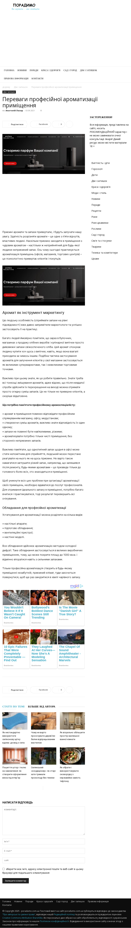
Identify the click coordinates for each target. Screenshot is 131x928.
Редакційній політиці (64, 914)
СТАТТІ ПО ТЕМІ (13, 706)
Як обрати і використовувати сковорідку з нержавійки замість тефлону (70, 774)
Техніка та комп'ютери (104, 252)
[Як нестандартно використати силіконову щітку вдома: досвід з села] (14, 720)
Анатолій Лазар (14, 110)
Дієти (94, 175)
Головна (9, 70)
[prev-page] (40, 788)
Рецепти (96, 210)
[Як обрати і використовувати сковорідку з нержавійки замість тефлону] (72, 756)
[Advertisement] (65, 41)
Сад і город (70, 70)
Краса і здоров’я (50, 70)
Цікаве (95, 258)
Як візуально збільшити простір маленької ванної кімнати (72, 736)
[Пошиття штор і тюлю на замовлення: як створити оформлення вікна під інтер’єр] (14, 756)
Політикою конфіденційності (54, 921)
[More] (69, 124)
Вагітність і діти (100, 163)
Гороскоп (97, 169)
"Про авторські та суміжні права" (18, 914)
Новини (22, 70)
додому (6, 87)
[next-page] (46, 788)
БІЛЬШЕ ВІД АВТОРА (41, 706)
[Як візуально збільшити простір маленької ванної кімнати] (72, 720)
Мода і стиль (98, 192)
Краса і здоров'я (100, 186)
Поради (34, 70)
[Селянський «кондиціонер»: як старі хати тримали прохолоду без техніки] (43, 756)
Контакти (37, 78)
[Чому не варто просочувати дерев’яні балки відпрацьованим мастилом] (43, 720)
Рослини (96, 228)
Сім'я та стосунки (101, 240)
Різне (94, 216)
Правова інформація (16, 78)
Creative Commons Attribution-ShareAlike (22, 917)
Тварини (96, 246)
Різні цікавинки (99, 222)
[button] (124, 70)
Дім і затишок (88, 70)
